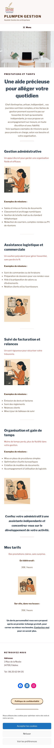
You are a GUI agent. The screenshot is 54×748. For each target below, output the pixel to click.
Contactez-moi (41, 627)
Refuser (27, 734)
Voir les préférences (27, 741)
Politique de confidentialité (27, 701)
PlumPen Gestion (22, 16)
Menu (28, 27)
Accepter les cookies (27, 726)
